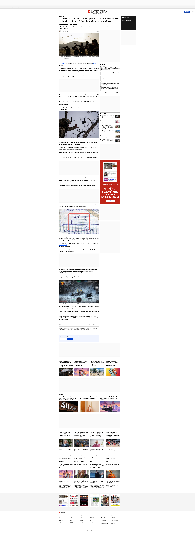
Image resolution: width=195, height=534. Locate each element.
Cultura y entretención (79, 461)
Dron (85, 329)
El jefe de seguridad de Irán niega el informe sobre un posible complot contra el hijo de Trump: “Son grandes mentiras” (110, 68)
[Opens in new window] (84, 506)
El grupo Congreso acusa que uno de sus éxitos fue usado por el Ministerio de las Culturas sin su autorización (81, 486)
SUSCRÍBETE (110, 201)
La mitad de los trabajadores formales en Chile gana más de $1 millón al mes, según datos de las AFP (81, 434)
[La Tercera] (63, 506)
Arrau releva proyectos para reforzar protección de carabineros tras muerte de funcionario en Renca (66, 457)
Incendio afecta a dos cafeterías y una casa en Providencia (66, 450)
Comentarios (67, 58)
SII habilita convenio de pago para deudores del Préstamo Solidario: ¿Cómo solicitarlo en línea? (68, 398)
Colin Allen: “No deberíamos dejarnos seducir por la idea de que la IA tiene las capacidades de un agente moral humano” (108, 127)
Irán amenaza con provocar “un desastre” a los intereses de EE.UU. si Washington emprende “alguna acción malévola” (109, 88)
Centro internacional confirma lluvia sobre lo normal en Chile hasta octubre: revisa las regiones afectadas (108, 116)
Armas (82, 328)
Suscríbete (70, 339)
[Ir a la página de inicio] (97, 11)
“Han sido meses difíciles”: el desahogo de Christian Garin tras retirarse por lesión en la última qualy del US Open (113, 451)
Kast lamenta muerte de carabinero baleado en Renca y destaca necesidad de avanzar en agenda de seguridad (110, 78)
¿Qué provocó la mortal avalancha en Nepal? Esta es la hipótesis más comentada (108, 131)
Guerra (85, 328)
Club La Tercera (40, 7)
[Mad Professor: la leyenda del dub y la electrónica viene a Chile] (81, 474)
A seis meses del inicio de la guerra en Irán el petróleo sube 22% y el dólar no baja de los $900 (81, 457)
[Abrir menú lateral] (2, 11)
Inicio (2, 7)
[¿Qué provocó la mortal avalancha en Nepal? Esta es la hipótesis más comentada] (117, 131)
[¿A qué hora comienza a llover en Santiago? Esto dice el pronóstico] (117, 140)
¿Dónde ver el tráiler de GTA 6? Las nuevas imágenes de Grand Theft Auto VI (109, 398)
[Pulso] (73, 506)
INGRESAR (192, 11)
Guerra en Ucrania (70, 328)
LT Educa (51, 7)
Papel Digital (46, 7)
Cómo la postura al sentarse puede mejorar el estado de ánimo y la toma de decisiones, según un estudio (108, 136)
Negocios (13, 7)
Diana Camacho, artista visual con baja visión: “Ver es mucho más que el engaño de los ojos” (113, 481)
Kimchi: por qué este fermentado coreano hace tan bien (112, 464)
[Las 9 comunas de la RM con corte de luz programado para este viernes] (89, 406)
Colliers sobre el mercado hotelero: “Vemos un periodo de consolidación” (81, 450)
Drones (87, 329)
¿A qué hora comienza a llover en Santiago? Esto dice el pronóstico (107, 140)
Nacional (8, 7)
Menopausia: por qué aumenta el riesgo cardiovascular (112, 486)
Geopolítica (65, 328)
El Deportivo (22, 7)
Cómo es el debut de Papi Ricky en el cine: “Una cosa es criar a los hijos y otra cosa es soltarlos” (81, 481)
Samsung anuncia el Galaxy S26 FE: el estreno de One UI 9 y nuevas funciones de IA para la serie (112, 364)
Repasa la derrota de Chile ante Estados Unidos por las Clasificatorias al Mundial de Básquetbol (113, 457)
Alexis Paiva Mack (66, 31)
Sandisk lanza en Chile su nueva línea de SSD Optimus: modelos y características (66, 481)
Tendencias (61, 16)
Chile (60, 430)
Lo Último (34, 7)
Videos (30, 7)
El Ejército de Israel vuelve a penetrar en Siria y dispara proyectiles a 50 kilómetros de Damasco (110, 93)
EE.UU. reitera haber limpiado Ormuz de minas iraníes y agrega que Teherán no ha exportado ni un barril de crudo (110, 83)
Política (5, 7)
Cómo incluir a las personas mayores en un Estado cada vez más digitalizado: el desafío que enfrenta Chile (108, 121)
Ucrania (88, 328)
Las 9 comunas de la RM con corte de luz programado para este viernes (89, 397)
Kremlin (91, 328)
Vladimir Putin (95, 328)
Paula (107, 461)
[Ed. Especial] (94, 506)
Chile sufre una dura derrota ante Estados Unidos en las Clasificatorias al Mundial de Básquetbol (112, 434)
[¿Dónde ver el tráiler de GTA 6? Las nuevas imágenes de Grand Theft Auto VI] (110, 406)
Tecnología (17, 7)
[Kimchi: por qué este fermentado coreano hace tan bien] (113, 474)
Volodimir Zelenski (62, 329)
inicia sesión (63, 339)
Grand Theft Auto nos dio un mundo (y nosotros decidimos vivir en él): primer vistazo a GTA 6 (81, 363)
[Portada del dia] (110, 181)
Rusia (75, 328)
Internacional (77, 329)
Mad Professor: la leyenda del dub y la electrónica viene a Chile (81, 464)
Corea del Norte (78, 328)
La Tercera (82, 329)
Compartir (61, 58)
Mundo (27, 7)
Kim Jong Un (68, 329)
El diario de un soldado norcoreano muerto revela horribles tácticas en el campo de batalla (78, 325)
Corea (71, 329)
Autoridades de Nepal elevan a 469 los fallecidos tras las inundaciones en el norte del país (110, 73)
